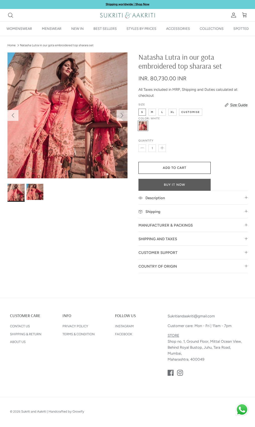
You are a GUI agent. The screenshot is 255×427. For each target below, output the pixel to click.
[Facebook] (171, 373)
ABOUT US (18, 342)
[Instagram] (180, 373)
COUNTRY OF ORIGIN (157, 266)
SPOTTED (241, 29)
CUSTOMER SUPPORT (158, 252)
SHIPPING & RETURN (25, 334)
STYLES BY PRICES (141, 29)
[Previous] (12, 115)
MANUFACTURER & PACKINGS (165, 225)
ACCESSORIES (178, 29)
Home (11, 45)
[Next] (122, 115)
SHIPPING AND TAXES (157, 239)
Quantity (145, 140)
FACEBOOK (123, 334)
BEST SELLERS (105, 29)
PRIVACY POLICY (75, 326)
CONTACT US (20, 326)
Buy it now (174, 185)
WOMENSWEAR (19, 29)
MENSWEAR (52, 29)
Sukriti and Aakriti (33, 411)
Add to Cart (174, 168)
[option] (67, 115)
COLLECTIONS (212, 29)
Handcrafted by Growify (66, 411)
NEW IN (77, 29)
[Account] (233, 15)
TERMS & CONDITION (79, 334)
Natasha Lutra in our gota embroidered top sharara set (57, 45)
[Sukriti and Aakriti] (127, 15)
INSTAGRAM (124, 326)
